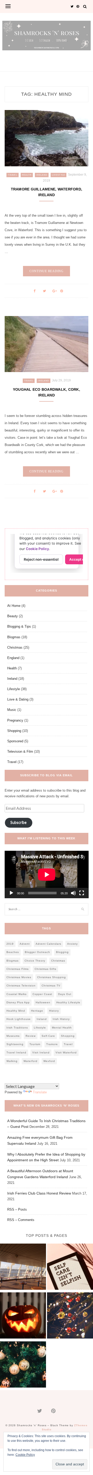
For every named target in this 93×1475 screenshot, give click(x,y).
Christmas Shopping (51, 977)
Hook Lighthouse (18, 1019)
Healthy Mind (15, 1010)
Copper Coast (42, 994)
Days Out (64, 994)
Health (27, 175)
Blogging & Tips (19, 626)
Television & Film (20, 751)
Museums (13, 1035)
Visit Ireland (41, 1052)
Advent (25, 943)
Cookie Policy (25, 1455)
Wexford (49, 1061)
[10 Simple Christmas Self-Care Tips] (70, 1267)
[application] (47, 874)
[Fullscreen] (81, 893)
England (13, 658)
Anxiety (72, 943)
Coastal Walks (16, 994)
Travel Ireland (16, 1052)
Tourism (34, 1044)
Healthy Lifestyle (68, 1002)
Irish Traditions (17, 1027)
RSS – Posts (17, 1209)
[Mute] (73, 893)
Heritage (37, 1010)
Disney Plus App (18, 1002)
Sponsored (15, 741)
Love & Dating (17, 699)
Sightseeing (15, 1044)
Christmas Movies (18, 977)
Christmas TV (51, 985)
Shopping (14, 731)
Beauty (12, 616)
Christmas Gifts (45, 969)
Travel (12, 175)
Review (31, 1035)
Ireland (41, 175)
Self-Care (48, 1035)
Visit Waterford (66, 1052)
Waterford (30, 1061)
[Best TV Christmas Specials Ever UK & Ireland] (23, 1365)
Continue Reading (46, 271)
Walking (12, 1061)
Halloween (43, 1002)
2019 (10, 943)
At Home (13, 606)
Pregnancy (15, 720)
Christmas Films (17, 969)
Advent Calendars (48, 943)
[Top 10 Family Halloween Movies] (23, 1316)
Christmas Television (21, 985)
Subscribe (18, 822)
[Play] (11, 893)
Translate (40, 1092)
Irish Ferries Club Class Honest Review (39, 1193)
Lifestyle (58, 175)
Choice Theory (35, 960)
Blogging (62, 952)
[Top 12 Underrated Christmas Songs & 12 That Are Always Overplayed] (70, 1316)
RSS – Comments (20, 1220)
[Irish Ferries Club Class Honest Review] (23, 1267)
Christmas (14, 647)
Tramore (52, 1044)
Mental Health (62, 1027)
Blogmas (13, 637)
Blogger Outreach (37, 952)
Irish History (61, 1019)
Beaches (12, 952)
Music (11, 710)
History (54, 1010)
